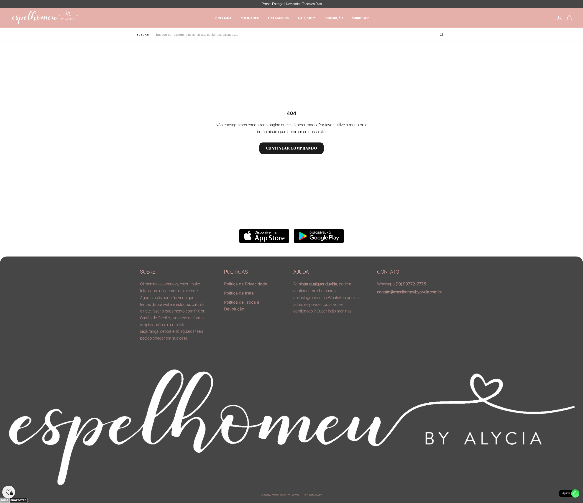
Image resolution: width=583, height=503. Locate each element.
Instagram (308, 297)
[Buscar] (441, 35)
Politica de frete (239, 293)
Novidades (249, 17)
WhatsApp (337, 297)
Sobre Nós (360, 17)
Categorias (278, 17)
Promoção (334, 17)
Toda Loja (222, 17)
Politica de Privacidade (245, 284)
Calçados (306, 17)
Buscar (143, 34)
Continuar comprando (291, 148)
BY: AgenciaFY (313, 495)
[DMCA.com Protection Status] (291, 500)
